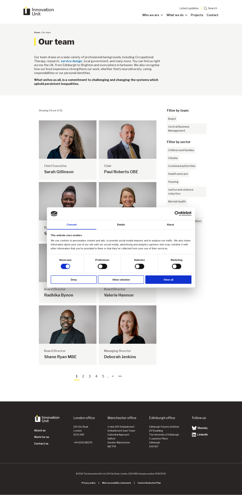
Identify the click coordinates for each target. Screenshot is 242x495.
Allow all (168, 279)
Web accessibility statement (116, 483)
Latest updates (189, 8)
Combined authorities (181, 166)
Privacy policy (88, 483)
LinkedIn (202, 434)
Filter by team (178, 110)
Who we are (150, 15)
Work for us (41, 437)
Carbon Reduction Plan (149, 483)
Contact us (41, 443)
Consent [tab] (72, 224)
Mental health (177, 201)
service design (71, 61)
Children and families (181, 150)
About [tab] (170, 224)
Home (37, 32)
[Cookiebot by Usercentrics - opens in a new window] (177, 213)
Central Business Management (178, 128)
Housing (173, 181)
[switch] (102, 266)
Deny (74, 279)
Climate (173, 158)
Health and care (178, 173)
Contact (212, 15)
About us (40, 430)
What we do (175, 15)
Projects (197, 15)
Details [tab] (121, 224)
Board (172, 118)
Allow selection (121, 279)
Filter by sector (179, 142)
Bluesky (202, 428)
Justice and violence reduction (180, 191)
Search (212, 8)
